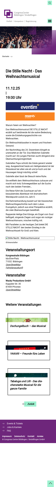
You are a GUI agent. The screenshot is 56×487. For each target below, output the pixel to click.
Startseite (5, 56)
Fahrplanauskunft (14, 267)
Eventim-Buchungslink (30, 106)
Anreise (40, 436)
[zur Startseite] (23, 16)
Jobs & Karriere (14, 427)
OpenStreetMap (13, 264)
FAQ (9, 430)
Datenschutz (19, 436)
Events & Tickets (15, 423)
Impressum (7, 436)
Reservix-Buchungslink (30, 116)
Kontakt (31, 436)
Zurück (30, 404)
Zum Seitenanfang (50, 483)
